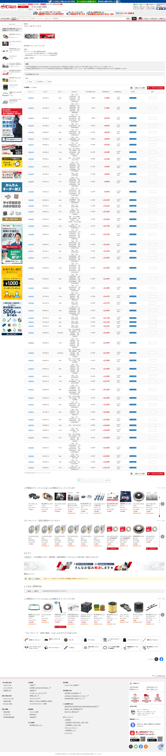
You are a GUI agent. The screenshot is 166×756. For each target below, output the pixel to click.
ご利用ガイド (136, 683)
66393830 (31, 174)
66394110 (31, 389)
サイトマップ (68, 733)
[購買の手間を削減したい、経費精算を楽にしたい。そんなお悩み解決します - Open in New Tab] (94, 566)
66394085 (31, 376)
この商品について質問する (32, 591)
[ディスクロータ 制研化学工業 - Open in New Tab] (152, 529)
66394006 (31, 318)
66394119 (31, 398)
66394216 (31, 467)
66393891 (31, 219)
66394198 (31, 456)
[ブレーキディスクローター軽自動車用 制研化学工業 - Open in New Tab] (112, 529)
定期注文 (30, 9)
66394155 (31, 425)
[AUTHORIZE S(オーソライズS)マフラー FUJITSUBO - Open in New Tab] (73, 608)
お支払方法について (152, 687)
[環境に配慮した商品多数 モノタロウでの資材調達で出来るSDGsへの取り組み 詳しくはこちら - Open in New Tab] (12, 335)
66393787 (31, 144)
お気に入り (162, 18)
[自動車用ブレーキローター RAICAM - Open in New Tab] (125, 497)
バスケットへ (114, 548)
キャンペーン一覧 (8, 698)
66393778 (31, 139)
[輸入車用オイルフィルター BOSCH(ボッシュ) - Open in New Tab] (112, 608)
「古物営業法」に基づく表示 (73, 725)
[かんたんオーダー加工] (12, 221)
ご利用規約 (68, 720)
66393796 (31, 152)
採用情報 (30, 709)
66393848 (31, 191)
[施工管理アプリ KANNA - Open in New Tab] (12, 248)
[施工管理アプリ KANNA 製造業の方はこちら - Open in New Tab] (12, 263)
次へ (106, 480)
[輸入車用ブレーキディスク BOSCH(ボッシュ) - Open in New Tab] (47, 497)
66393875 (31, 211)
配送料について (134, 689)
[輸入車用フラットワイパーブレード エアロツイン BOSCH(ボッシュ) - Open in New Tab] (152, 608)
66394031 (31, 326)
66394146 (31, 419)
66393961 (31, 279)
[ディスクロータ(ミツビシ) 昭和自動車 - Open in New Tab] (73, 529)
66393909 (31, 234)
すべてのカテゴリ (23, 18)
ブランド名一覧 (7, 688)
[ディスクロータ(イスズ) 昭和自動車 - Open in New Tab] (34, 529)
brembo (26, 23)
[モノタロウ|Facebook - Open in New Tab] (141, 748)
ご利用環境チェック (70, 730)
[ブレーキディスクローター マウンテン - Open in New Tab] (60, 497)
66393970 (31, 288)
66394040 (31, 333)
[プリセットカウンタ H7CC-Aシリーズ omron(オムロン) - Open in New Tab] (86, 608)
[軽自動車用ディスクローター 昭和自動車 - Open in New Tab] (138, 529)
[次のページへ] (162, 504)
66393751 (31, 118)
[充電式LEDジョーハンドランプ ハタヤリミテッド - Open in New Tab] (60, 608)
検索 (134, 18)
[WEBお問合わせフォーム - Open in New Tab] (136, 6)
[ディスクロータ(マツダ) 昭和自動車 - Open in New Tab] (99, 529)
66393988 (31, 303)
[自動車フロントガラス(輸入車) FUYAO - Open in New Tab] (34, 608)
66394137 (31, 412)
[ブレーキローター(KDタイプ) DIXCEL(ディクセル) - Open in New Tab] (152, 497)
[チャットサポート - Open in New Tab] (143, 6)
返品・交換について (152, 689)
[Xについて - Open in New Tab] (131, 748)
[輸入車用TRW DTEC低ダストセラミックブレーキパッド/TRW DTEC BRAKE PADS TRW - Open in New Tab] (112, 497)
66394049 (31, 343)
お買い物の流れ (134, 687)
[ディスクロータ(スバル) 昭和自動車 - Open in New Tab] (86, 529)
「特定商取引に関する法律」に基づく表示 (76, 722)
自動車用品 (52, 557)
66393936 (31, 258)
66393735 (31, 108)
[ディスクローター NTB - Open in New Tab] (47, 608)
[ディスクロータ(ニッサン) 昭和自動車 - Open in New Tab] (60, 529)
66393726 (31, 98)
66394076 (31, 369)
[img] (9, 6)
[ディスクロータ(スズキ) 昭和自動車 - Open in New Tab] (47, 529)
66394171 (31, 430)
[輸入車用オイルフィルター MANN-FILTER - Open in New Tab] (99, 608)
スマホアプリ (7, 714)
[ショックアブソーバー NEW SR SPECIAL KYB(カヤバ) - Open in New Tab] (99, 497)
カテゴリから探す (5, 18)
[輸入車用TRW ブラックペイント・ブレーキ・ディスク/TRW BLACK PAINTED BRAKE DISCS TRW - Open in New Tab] (86, 497)
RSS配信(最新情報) (8, 717)
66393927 (31, 251)
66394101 (31, 381)
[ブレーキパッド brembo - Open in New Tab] (34, 497)
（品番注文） (14, 18)
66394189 (31, 448)
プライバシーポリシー (71, 728)
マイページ (21, 9)
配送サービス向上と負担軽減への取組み (41, 701)
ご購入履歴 (38, 9)
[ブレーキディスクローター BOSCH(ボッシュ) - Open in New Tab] (138, 497)
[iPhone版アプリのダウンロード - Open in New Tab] (137, 739)
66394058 (31, 353)
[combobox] (78, 19)
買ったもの (154, 18)
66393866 (31, 206)
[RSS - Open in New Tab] (146, 748)
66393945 (31, 268)
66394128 (31, 404)
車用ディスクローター (92, 557)
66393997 (31, 310)
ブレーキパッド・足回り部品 (76, 557)
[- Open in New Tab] (135, 698)
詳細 (128, 18)
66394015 (31, 322)
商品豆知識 (6, 712)
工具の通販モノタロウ (40, 557)
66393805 (31, 159)
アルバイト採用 (34, 712)
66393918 (31, 244)
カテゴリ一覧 (7, 685)
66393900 (31, 226)
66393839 (31, 181)
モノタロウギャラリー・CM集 (38, 703)
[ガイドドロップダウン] (151, 8)
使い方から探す (7, 703)
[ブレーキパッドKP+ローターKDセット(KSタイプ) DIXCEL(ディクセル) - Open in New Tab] (73, 497)
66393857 (31, 200)
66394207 (31, 462)
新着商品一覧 (7, 690)
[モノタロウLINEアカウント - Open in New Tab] (136, 748)
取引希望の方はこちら (36, 725)
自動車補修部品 (61, 557)
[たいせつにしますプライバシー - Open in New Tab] (161, 747)
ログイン (23, 6)
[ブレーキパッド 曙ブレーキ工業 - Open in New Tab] (125, 608)
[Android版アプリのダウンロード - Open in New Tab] (155, 739)
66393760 (31, 125)
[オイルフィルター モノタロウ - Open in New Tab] (138, 608)
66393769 (31, 132)
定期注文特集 (7, 701)
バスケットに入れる (157, 88)
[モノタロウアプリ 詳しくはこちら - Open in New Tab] (146, 733)
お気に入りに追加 (140, 88)
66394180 (31, 437)
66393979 (31, 296)
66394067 (31, 360)
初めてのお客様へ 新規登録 (40, 6)
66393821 (31, 166)
